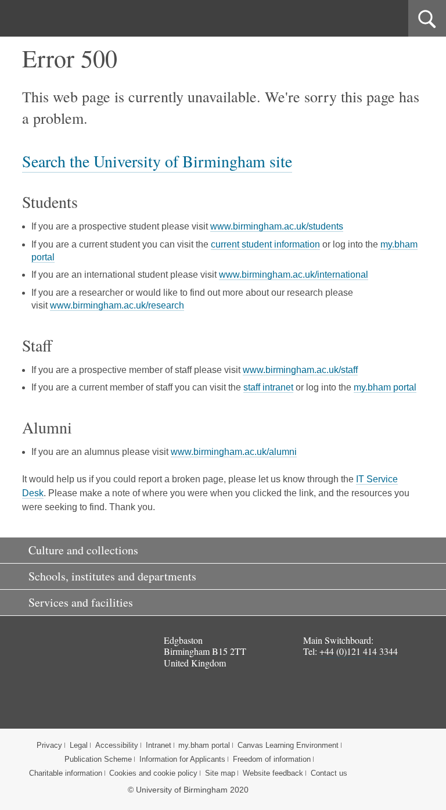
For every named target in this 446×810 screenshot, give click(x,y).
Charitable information (65, 773)
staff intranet (268, 387)
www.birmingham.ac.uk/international (293, 274)
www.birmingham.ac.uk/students (276, 226)
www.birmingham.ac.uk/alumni (234, 452)
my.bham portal (385, 387)
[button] (223, 550)
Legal (79, 745)
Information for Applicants (182, 759)
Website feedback (273, 773)
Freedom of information (272, 759)
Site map (220, 773)
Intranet (158, 745)
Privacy (49, 745)
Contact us (329, 773)
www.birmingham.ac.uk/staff (300, 370)
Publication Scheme (98, 759)
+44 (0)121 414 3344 (358, 651)
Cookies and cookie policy (153, 773)
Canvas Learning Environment (288, 745)
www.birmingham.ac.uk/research (117, 305)
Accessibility (116, 745)
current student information (265, 244)
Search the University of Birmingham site (157, 161)
